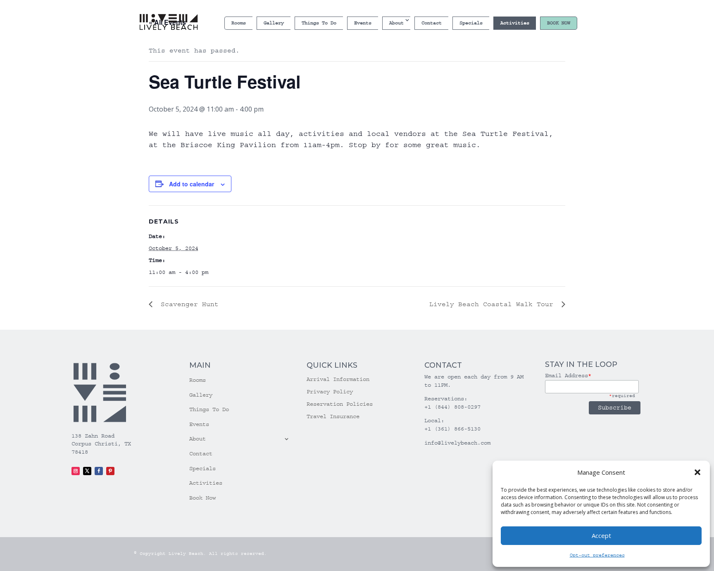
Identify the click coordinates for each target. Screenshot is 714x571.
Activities (514, 23)
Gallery (274, 23)
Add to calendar (191, 184)
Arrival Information (338, 379)
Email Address (568, 375)
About (396, 23)
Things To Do (319, 23)
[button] (697, 472)
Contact (431, 23)
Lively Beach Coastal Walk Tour (493, 304)
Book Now (558, 23)
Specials (471, 23)
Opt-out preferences (597, 555)
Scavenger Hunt (188, 304)
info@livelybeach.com (457, 443)
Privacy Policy (330, 392)
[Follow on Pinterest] (110, 471)
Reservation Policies (340, 404)
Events (362, 23)
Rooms (238, 23)
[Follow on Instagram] (75, 471)
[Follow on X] (87, 471)
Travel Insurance (333, 417)
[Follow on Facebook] (99, 471)
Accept (601, 535)
